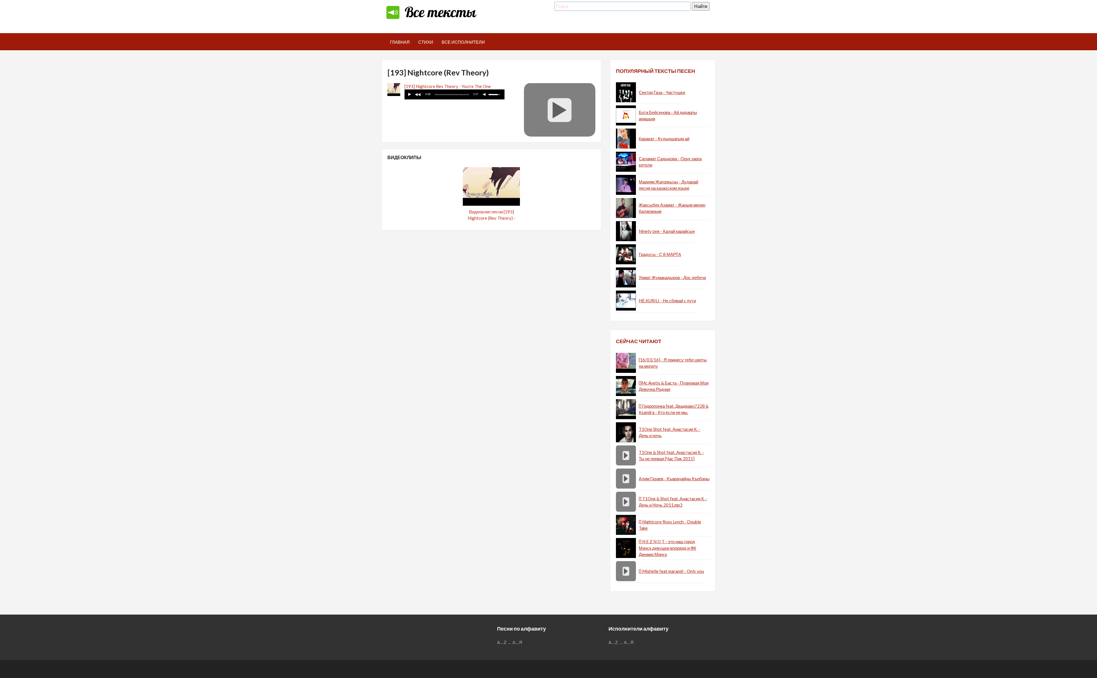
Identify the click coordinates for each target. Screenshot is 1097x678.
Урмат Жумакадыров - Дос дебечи (672, 277)
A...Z (502, 642)
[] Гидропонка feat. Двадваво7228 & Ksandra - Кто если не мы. (673, 409)
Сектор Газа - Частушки (662, 92)
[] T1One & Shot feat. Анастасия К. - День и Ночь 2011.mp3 (673, 502)
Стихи (425, 42)
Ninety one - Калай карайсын (667, 231)
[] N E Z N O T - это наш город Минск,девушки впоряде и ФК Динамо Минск (667, 548)
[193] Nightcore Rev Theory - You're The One (448, 86)
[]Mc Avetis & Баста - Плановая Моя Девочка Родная (673, 386)
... (509, 642)
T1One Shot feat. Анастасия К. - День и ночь (669, 432)
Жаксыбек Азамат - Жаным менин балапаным (672, 208)
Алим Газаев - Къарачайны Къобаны (674, 478)
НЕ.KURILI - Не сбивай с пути (667, 300)
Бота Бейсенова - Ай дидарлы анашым (668, 115)
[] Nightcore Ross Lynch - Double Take (670, 525)
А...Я (518, 642)
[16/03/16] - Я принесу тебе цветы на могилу (673, 363)
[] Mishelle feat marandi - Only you (671, 571)
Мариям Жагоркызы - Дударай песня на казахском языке (668, 185)
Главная (400, 42)
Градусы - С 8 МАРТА (660, 254)
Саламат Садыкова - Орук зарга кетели (670, 162)
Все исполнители (463, 42)
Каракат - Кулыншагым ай (664, 138)
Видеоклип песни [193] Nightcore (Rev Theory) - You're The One (491, 218)
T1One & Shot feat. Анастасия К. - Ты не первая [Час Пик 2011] (671, 455)
